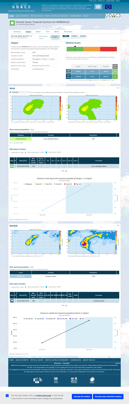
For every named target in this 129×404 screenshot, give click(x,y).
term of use (93, 1)
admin (118, 1)
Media (56, 32)
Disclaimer (57, 363)
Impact (28, 32)
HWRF (74, 36)
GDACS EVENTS (22, 16)
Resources (68, 32)
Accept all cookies (82, 396)
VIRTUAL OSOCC (37, 16)
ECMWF (83, 36)
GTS (47, 32)
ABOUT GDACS (89, 360)
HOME (11, 16)
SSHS (21, 142)
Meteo (38, 32)
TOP (118, 88)
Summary (17, 32)
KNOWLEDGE (75, 16)
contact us (101, 1)
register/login (110, 1)
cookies (118, 363)
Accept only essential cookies (108, 396)
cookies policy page (43, 395)
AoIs (32, 129)
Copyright (66, 363)
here (87, 59)
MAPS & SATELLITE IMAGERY (57, 16)
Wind (78, 66)
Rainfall (106, 66)
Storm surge (92, 66)
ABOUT (86, 16)
